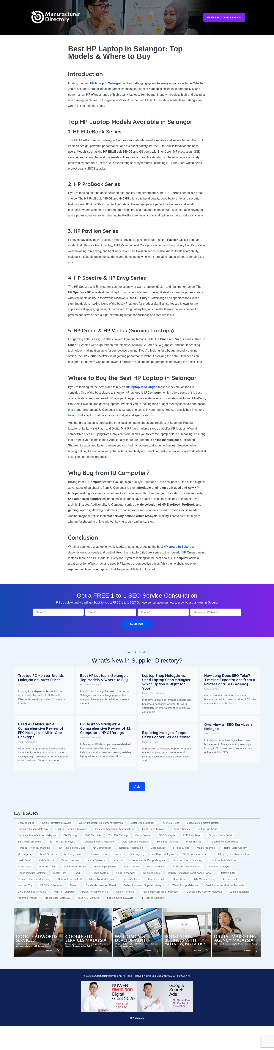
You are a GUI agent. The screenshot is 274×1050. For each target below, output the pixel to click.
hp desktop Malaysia (90, 737)
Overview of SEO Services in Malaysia (228, 726)
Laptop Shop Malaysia (153, 693)
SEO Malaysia (211, 689)
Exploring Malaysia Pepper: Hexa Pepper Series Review (166, 734)
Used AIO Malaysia (27, 742)
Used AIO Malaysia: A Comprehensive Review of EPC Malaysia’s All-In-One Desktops (40, 730)
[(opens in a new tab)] (38, 932)
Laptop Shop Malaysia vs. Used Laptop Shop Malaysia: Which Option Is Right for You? (166, 682)
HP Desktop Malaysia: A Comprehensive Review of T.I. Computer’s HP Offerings (105, 728)
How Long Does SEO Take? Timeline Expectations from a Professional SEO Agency (229, 679)
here (71, 415)
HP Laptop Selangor (90, 684)
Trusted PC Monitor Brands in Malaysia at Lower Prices (42, 677)
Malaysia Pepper (150, 742)
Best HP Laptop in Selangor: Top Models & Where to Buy (104, 677)
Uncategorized (25, 684)
